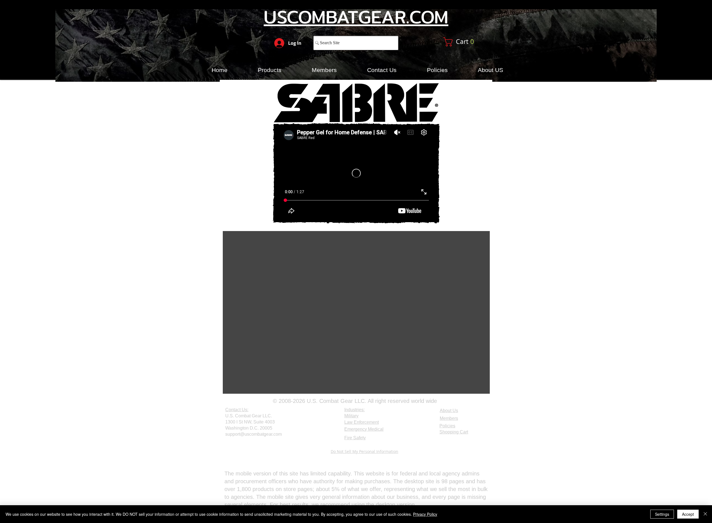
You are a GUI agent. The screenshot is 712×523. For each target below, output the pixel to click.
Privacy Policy (425, 514)
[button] (465, 41)
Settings (662, 514)
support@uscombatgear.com (253, 434)
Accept (688, 514)
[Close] (705, 514)
